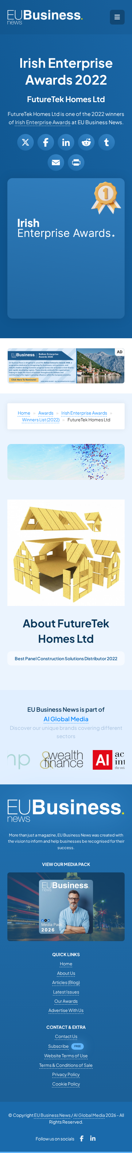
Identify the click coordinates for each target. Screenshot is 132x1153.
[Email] (56, 162)
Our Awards (66, 1001)
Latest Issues (66, 991)
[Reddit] (86, 142)
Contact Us (66, 1036)
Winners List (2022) (41, 419)
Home (24, 413)
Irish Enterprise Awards (43, 122)
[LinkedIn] (66, 142)
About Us (66, 973)
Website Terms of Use (66, 1055)
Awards (45, 413)
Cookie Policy (66, 1083)
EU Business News (52, 1115)
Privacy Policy (66, 1074)
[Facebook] (45, 142)
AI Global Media (66, 718)
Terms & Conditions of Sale (66, 1065)
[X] (25, 142)
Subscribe (58, 1046)
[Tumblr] (106, 142)
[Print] (76, 162)
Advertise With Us (66, 1010)
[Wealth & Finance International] (34, 760)
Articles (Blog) (66, 982)
